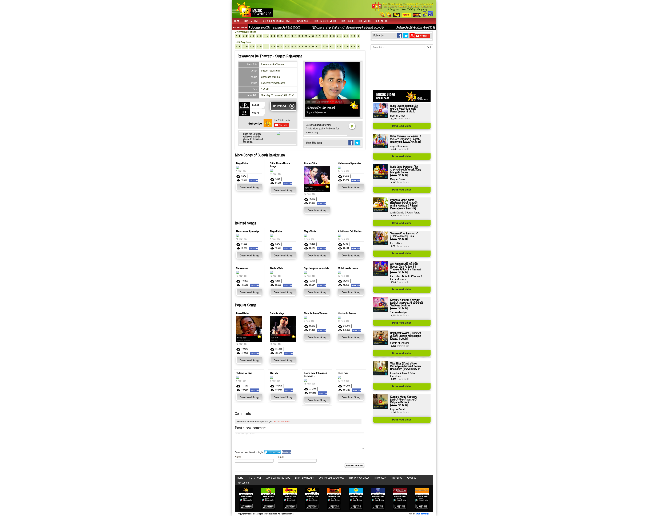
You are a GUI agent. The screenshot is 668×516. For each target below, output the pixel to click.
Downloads (301, 21)
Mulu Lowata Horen (348, 268)
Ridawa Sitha (310, 163)
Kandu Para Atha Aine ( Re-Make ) (315, 375)
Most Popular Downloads (331, 478)
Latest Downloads (304, 478)
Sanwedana (242, 268)
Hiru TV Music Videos (326, 21)
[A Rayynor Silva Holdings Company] (402, 9)
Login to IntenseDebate (272, 452)
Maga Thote (310, 231)
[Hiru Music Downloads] (254, 8)
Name (238, 456)
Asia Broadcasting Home (277, 21)
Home (237, 21)
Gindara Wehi (276, 268)
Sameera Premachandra (273, 83)
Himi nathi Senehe (347, 313)
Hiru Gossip (347, 21)
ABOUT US (411, 478)
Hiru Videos (365, 21)
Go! (429, 47)
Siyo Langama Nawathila (316, 268)
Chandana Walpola (270, 76)
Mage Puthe (242, 163)
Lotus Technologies (423, 514)
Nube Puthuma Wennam (316, 313)
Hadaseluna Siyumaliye (349, 163)
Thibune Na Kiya (244, 373)
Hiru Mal (274, 373)
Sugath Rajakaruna (270, 70)
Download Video (402, 126)
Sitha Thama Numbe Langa (280, 165)
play (352, 126)
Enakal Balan (242, 313)
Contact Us (381, 21)
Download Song (249, 187)
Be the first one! (281, 421)
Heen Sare (343, 373)
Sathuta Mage (277, 313)
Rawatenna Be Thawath (273, 64)
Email (281, 456)
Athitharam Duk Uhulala (349, 231)
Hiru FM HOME (251, 21)
